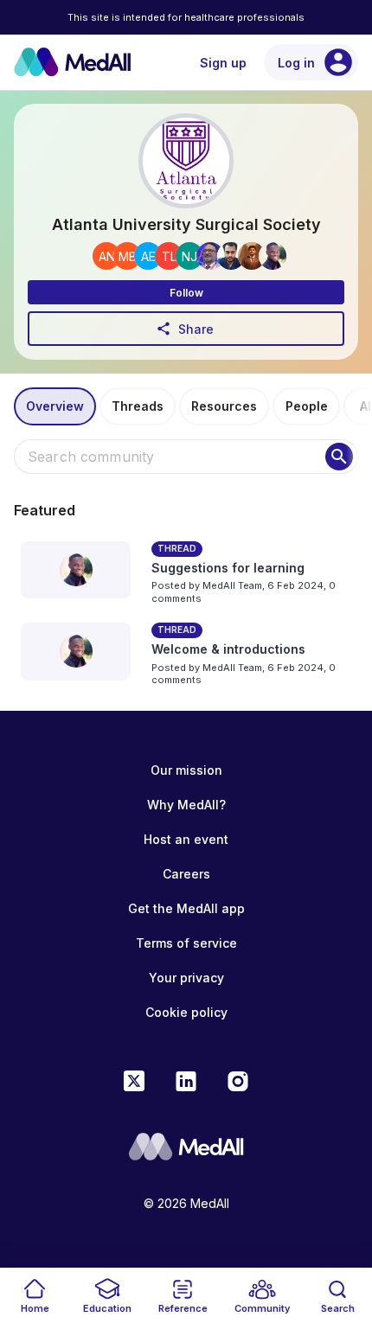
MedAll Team (232, 585)
